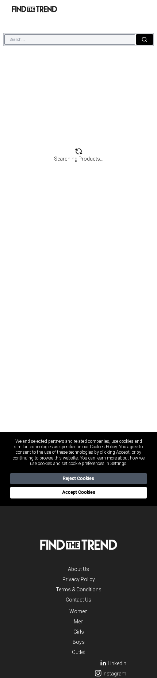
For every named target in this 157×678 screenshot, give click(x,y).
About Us (78, 569)
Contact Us (78, 600)
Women (78, 611)
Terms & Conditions (79, 589)
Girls (78, 632)
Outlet (78, 652)
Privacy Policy (78, 579)
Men (79, 621)
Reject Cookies (78, 478)
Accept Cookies (78, 492)
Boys (79, 642)
